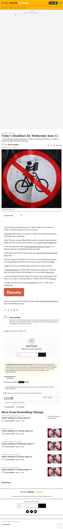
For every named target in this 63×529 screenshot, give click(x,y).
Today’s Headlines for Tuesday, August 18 (17, 457)
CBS (6, 240)
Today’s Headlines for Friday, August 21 (16, 418)
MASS (11, 8)
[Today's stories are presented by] (31, 71)
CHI (18, 8)
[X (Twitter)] (31, 511)
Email (19, 354)
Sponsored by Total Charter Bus (10, 467)
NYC (7, 8)
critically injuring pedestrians (46, 243)
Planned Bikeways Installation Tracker (37, 247)
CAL (25, 8)
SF (21, 8)
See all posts (6, 482)
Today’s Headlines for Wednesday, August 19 (18, 444)
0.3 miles (42, 270)
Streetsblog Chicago (7, 428)
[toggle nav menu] (60, 3)
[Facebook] (27, 511)
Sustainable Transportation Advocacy (12, 441)
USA (3, 8)
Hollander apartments (12, 270)
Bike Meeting (32, 283)
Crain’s (7, 266)
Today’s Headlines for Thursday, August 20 (17, 431)
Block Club (8, 234)
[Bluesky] (35, 511)
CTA (6, 227)
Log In (52, 3)
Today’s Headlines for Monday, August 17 (17, 470)
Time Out (52, 279)
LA (15, 8)
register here (8, 285)
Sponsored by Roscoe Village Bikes (11, 454)
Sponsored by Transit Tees (8, 133)
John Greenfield (13, 145)
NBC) (53, 262)
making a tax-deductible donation (45, 301)
